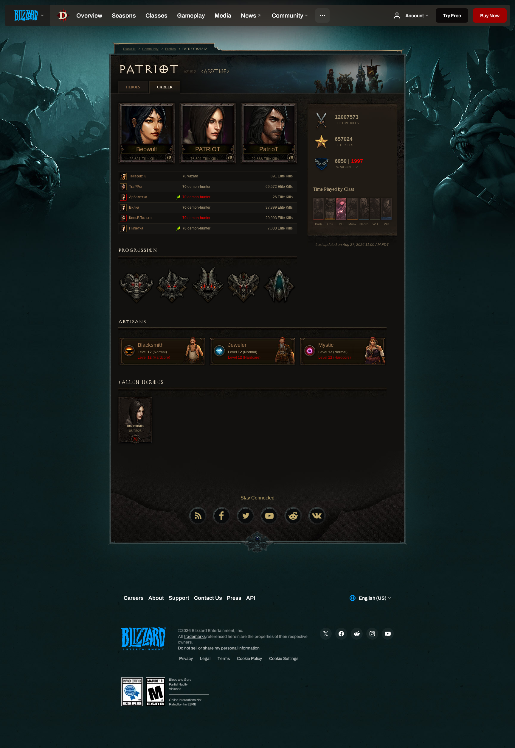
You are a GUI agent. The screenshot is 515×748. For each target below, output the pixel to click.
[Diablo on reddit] (293, 516)
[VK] (317, 516)
